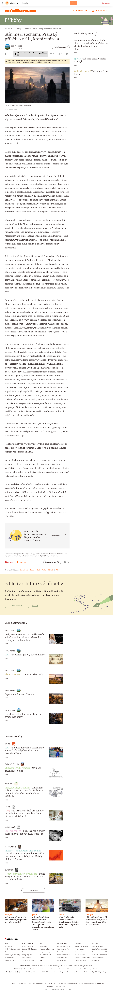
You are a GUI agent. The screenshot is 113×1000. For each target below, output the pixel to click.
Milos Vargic (10, 847)
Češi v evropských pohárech (83, 966)
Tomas (7, 807)
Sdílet (62, 54)
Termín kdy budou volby (12, 955)
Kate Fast (9, 870)
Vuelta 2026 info (27, 946)
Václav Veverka (12, 764)
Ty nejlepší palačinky (63, 946)
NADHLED (9, 784)
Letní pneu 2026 (97, 946)
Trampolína (46, 969)
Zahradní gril (88, 969)
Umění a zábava (13, 831)
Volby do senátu (10, 957)
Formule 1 (43, 957)
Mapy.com (35, 966)
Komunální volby (10, 960)
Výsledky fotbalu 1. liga (47, 949)
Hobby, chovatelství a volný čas (21, 874)
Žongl (7, 744)
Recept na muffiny (63, 949)
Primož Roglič (26, 957)
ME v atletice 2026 (45, 955)
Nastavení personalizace (56, 986)
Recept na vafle (62, 957)
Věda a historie (81, 71)
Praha (44, 570)
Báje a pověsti (35, 570)
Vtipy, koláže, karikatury (17, 768)
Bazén (26, 969)
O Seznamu (23, 983)
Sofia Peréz (16, 46)
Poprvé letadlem (80, 949)
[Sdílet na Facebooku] (65, 562)
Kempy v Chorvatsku (81, 946)
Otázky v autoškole (98, 957)
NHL (41, 960)
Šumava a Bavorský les (82, 952)
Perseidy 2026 (57, 966)
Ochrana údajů (67, 983)
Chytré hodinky (89, 972)
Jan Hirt (24, 952)
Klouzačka (62, 969)
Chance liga (43, 946)
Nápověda (49, 983)
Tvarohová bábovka (63, 955)
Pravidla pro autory (81, 983)
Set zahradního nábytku (74, 969)
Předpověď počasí (46, 966)
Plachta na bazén (35, 969)
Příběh (58, 570)
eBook (55, 54)
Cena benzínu (68, 966)
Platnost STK (96, 960)
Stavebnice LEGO (39, 972)
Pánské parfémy (100, 972)
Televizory (79, 972)
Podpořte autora (59, 47)
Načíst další (34, 890)
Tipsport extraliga (45, 952)
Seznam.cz (106, 3)
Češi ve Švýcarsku (80, 955)
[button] (37, 85)
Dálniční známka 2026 (99, 949)
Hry (7, 811)
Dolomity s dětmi (80, 960)
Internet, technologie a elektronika (23, 851)
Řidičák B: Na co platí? (99, 955)
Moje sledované (80, 10)
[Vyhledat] (73, 3)
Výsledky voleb (9, 952)
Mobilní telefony (27, 972)
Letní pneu (62, 972)
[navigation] (2, 3)
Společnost (24, 570)
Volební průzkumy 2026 (12, 949)
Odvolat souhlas (96, 983)
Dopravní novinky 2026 (99, 952)
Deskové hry (71, 972)
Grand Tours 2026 (28, 960)
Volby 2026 (8, 946)
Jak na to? (35, 606)
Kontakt (57, 983)
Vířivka (95, 969)
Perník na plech (62, 960)
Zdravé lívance (62, 952)
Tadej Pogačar (27, 955)
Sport (77, 59)
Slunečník (54, 969)
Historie (51, 570)
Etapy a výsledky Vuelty (29, 949)
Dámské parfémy (51, 972)
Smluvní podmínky (36, 983)
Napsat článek (55, 535)
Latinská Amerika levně (82, 957)
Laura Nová (10, 827)
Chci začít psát (101, 10)
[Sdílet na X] (68, 562)
